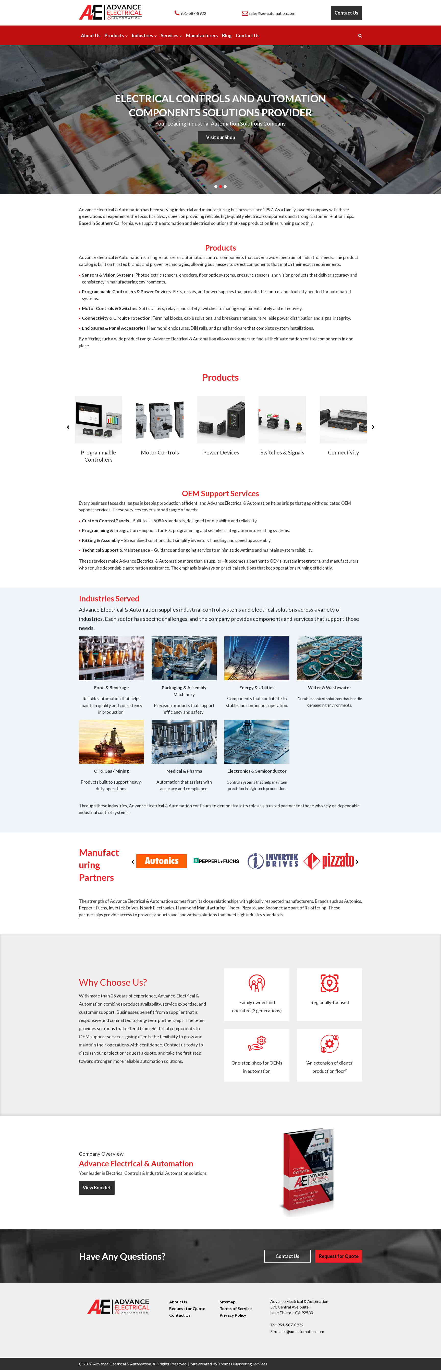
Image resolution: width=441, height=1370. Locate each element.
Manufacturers (202, 35)
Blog (227, 35)
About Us (91, 35)
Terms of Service (236, 1308)
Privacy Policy (233, 1315)
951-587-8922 (290, 1324)
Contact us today (181, 1044)
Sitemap (228, 1301)
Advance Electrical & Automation (122, 1363)
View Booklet (97, 1187)
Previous (68, 427)
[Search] (360, 35)
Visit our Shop (220, 137)
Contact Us (346, 13)
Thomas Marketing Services (242, 1363)
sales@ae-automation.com (301, 1331)
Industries (142, 35)
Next (373, 427)
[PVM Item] (161, 861)
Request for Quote (339, 1256)
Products (114, 35)
